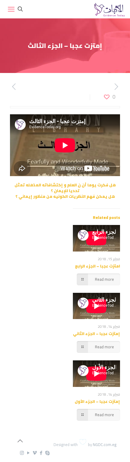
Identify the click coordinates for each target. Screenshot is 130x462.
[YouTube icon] (28, 452)
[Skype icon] (47, 452)
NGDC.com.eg (104, 444)
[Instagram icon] (22, 452)
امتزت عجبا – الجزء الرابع (97, 266)
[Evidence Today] (108, 9)
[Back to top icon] (20, 441)
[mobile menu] (11, 9)
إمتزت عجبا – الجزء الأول (97, 401)
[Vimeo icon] (34, 452)
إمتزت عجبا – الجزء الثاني (96, 333)
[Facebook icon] (41, 452)
